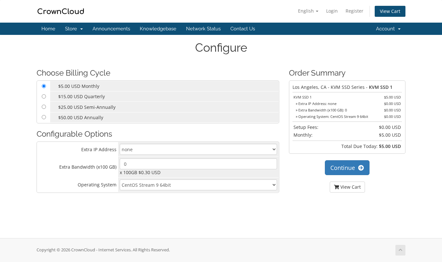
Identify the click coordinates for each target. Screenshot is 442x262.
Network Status (203, 29)
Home (48, 29)
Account (386, 29)
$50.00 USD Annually (80, 117)
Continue (344, 168)
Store (72, 29)
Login (332, 11)
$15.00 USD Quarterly (81, 96)
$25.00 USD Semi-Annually (87, 107)
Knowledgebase (158, 29)
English (306, 11)
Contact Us (242, 29)
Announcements (111, 29)
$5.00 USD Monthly (78, 86)
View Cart (390, 11)
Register (354, 11)
